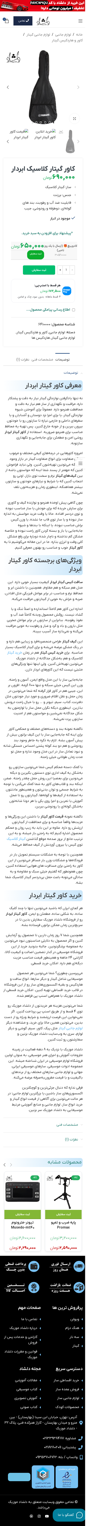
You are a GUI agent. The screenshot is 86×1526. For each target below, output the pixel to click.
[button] (78, 87)
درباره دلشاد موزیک (23, 1328)
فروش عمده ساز (67, 1389)
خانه (79, 35)
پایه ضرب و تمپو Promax (63, 1224)
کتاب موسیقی (26, 1389)
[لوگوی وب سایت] (43, 20)
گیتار (75, 1346)
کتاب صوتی (28, 1407)
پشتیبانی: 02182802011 (60, 1447)
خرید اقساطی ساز (66, 1380)
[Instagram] (39, 1516)
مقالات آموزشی (26, 1380)
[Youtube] (47, 1516)
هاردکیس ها (41, 338)
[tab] (62, 359)
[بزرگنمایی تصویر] (74, 118)
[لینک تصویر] (67, 1477)
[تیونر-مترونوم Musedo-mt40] (22, 1192)
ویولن (74, 1319)
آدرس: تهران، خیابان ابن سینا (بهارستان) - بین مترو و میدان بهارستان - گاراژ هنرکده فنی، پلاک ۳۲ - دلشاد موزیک (40, 1423)
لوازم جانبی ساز (68, 1398)
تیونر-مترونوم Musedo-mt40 (22, 1224)
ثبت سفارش (39, 270)
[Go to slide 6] (32, 122)
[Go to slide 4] (41, 122)
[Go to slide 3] (45, 122)
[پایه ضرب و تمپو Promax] (63, 1192)
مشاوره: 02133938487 (59, 1438)
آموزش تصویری (25, 1398)
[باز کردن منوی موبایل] (80, 20)
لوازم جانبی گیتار (38, 35)
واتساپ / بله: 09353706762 (57, 1457)
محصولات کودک (67, 1407)
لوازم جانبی (63, 35)
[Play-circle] (31, 1516)
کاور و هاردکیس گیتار (67, 40)
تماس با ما (29, 1319)
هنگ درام (72, 1328)
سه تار (74, 1337)
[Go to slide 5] (36, 122)
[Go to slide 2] (50, 122)
